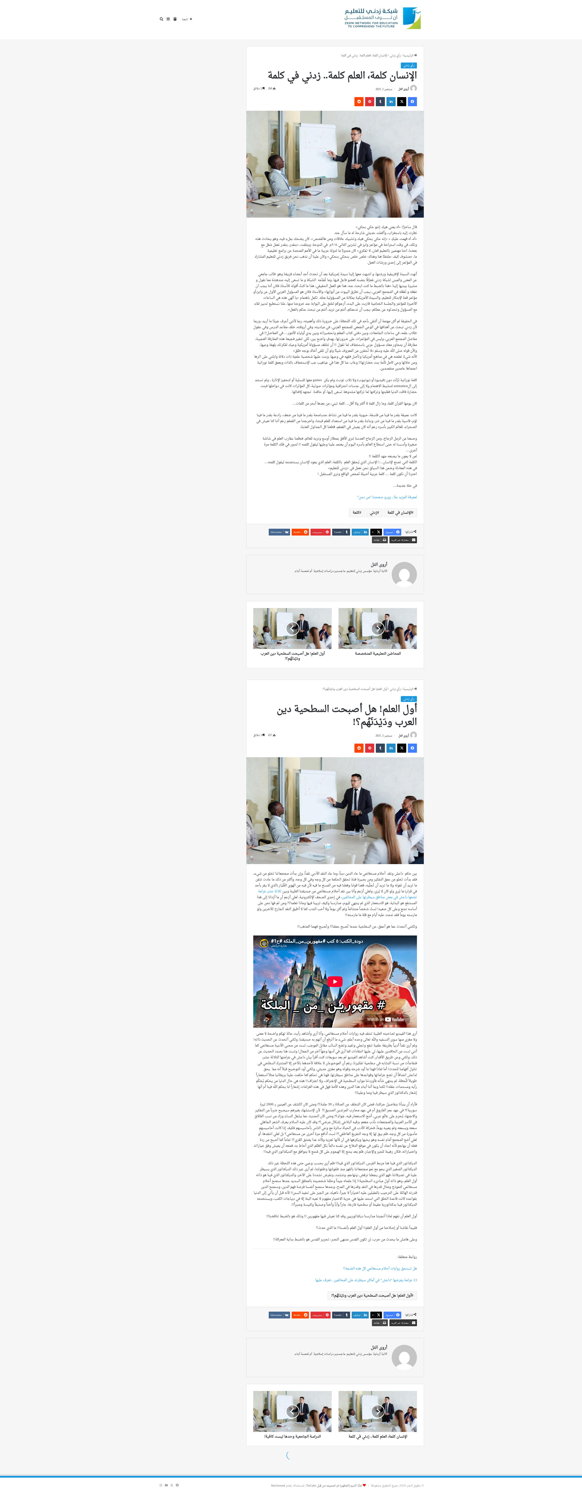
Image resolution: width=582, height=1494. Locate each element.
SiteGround (278, 1486)
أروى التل (403, 89)
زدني (373, 512)
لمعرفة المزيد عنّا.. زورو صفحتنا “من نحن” (387, 497)
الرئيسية (408, 55)
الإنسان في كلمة (399, 512)
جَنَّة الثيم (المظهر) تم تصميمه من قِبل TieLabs (334, 1486)
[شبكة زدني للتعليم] (381, 20)
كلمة (356, 512)
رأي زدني (395, 55)
